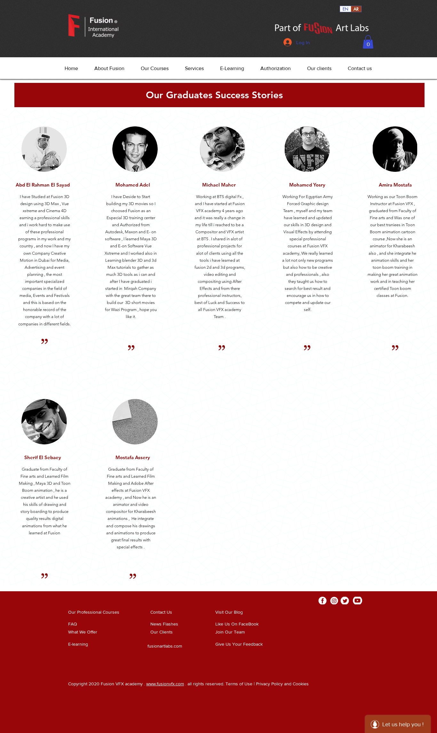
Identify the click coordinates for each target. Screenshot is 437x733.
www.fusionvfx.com (165, 683)
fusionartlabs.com (164, 646)
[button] (368, 42)
